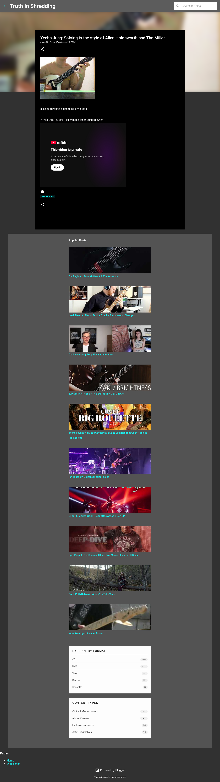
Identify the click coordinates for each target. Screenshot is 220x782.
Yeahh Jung (48, 196)
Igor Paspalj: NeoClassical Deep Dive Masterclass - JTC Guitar (104, 555)
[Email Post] (42, 192)
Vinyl (109, 673)
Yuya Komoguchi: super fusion (86, 633)
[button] (42, 49)
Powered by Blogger (112, 770)
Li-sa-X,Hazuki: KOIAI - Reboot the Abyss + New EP (97, 516)
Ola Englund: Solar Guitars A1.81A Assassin (93, 276)
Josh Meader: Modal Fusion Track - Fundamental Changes (102, 315)
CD (109, 659)
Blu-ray (109, 680)
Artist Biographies (109, 732)
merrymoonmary (118, 777)
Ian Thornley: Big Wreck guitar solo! (89, 477)
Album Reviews (109, 718)
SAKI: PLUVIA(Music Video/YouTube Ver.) (92, 594)
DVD (109, 666)
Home (10, 760)
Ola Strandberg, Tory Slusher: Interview (91, 354)
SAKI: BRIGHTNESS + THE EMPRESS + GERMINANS (97, 393)
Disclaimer (13, 763)
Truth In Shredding (33, 6)
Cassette (109, 687)
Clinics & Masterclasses (109, 711)
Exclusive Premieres (109, 725)
